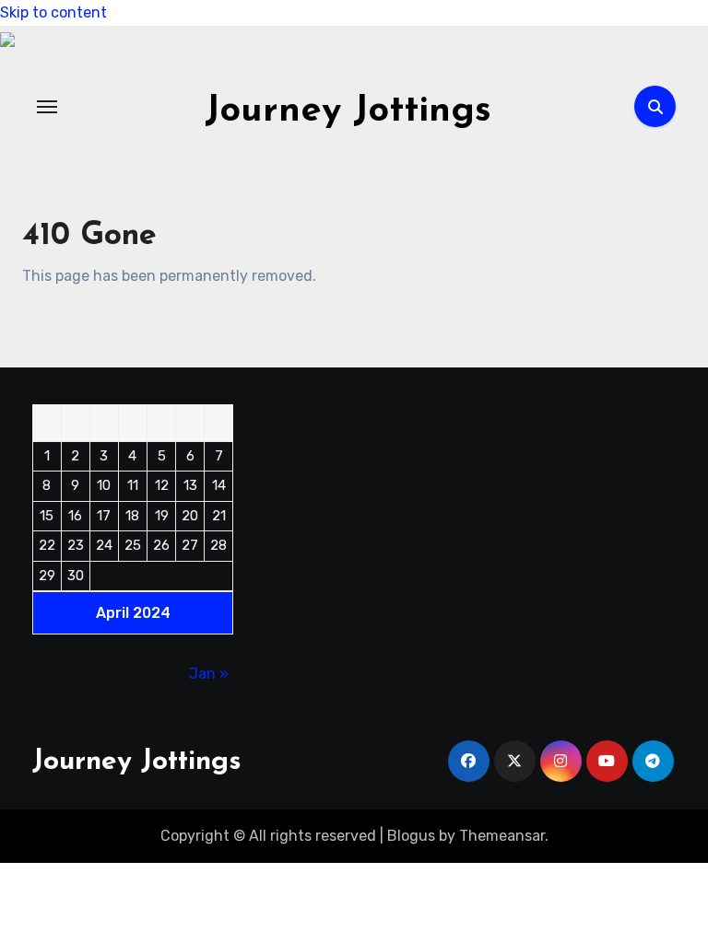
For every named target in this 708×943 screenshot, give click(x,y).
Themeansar (502, 835)
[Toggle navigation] (47, 107)
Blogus (411, 835)
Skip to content (53, 12)
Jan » (209, 673)
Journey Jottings (348, 111)
